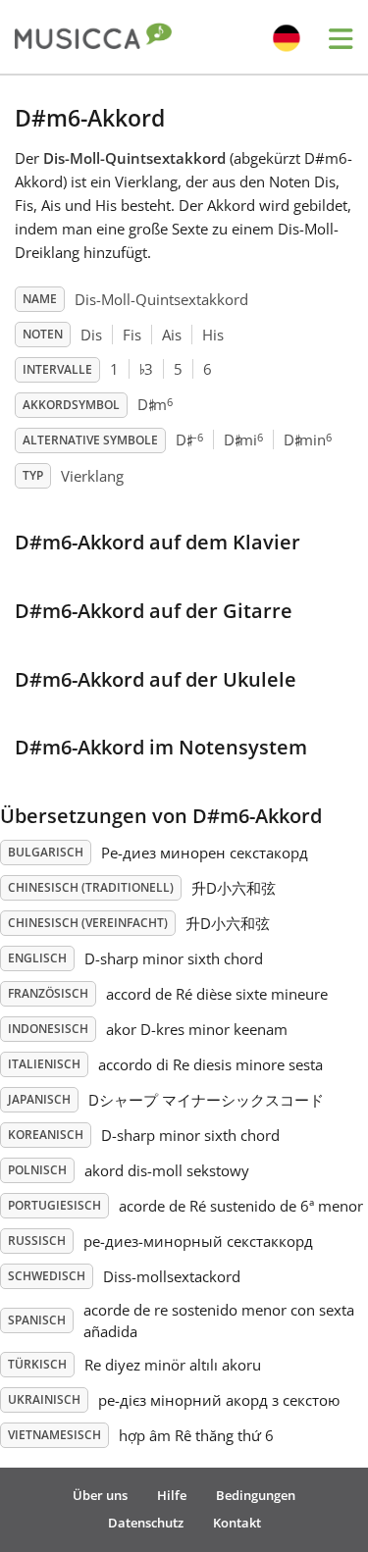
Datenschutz (146, 1522)
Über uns (100, 1495)
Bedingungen (255, 1495)
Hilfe (171, 1495)
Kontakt (237, 1522)
